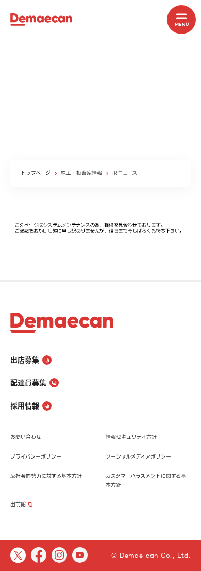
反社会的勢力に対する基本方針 (46, 475)
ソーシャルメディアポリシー (138, 456)
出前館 (18, 504)
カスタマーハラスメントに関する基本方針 (146, 480)
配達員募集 (28, 382)
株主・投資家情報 (81, 173)
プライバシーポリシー (35, 456)
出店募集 (24, 360)
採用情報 (24, 406)
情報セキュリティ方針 (131, 437)
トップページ (36, 173)
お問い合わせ (25, 437)
